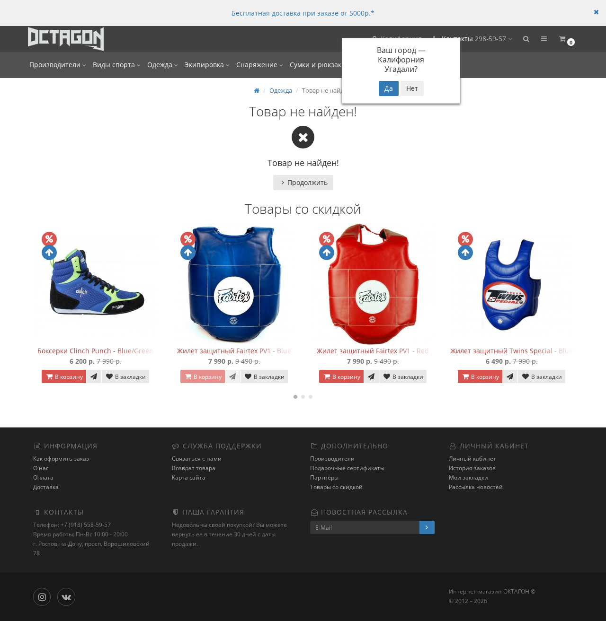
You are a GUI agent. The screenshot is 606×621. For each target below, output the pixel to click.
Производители (55, 64)
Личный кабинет (472, 459)
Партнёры (324, 477)
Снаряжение (257, 64)
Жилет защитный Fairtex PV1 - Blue (234, 350)
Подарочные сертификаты (347, 468)
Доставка (46, 487)
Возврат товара (193, 468)
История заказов (472, 468)
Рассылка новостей (476, 487)
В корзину (68, 377)
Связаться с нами (197, 459)
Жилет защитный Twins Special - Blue (511, 350)
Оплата (43, 477)
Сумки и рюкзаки (319, 64)
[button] (526, 39)
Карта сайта (188, 477)
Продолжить (307, 182)
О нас (41, 468)
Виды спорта (115, 64)
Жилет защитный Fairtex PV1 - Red (373, 350)
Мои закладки (468, 477)
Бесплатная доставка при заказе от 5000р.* (303, 13)
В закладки (130, 377)
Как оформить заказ (61, 459)
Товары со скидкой (336, 487)
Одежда (160, 64)
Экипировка (205, 64)
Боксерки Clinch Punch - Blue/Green (95, 350)
